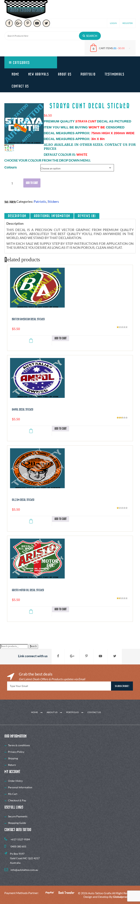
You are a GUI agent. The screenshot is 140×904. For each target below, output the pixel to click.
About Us (64, 74)
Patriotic (40, 201)
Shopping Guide (17, 822)
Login (113, 23)
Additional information (52, 216)
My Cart (12, 793)
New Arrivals (38, 74)
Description (17, 216)
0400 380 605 (18, 846)
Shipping (13, 758)
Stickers (53, 201)
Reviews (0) (87, 216)
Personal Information (20, 787)
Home (15, 74)
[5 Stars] (126, 327)
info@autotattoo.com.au (24, 869)
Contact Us (20, 86)
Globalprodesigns (124, 896)
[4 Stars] (124, 327)
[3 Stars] (122, 327)
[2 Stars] (120, 327)
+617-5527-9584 (20, 839)
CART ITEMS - (112, 48)
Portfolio (88, 74)
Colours (10, 167)
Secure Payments (17, 816)
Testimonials (114, 74)
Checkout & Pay (17, 800)
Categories (21, 62)
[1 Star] (118, 327)
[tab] (17, 216)
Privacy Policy (16, 751)
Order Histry (15, 780)
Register (127, 23)
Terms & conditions (19, 745)
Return (12, 764)
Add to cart (32, 183)
